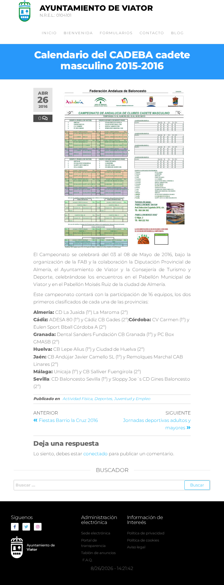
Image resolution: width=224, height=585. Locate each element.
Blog (177, 33)
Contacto (152, 33)
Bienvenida (78, 33)
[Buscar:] (112, 485)
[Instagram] (38, 527)
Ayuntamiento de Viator (96, 8)
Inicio (49, 33)
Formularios (116, 33)
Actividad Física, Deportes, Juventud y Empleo (106, 398)
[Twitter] (26, 527)
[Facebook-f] (15, 527)
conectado (95, 453)
